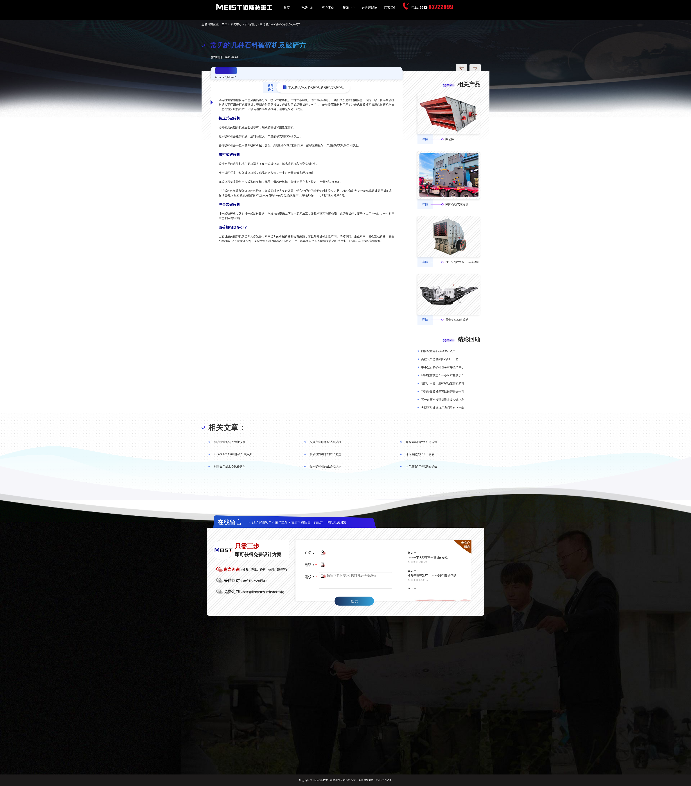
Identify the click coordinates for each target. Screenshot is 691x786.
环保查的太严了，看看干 (421, 454)
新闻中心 (349, 8)
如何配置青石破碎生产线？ (438, 351)
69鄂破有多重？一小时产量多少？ (442, 375)
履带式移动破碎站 (456, 319)
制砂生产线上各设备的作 (229, 466)
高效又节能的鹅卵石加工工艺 (440, 359)
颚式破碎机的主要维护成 (325, 466)
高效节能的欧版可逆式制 (421, 441)
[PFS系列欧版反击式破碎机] (448, 236)
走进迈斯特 (369, 8)
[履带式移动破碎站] (448, 294)
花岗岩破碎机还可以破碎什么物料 (442, 391)
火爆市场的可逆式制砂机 (325, 441)
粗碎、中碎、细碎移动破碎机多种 (442, 383)
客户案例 (328, 8)
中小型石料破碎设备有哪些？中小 (442, 367)
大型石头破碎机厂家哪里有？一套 (442, 407)
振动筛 (449, 139)
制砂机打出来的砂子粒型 (325, 454)
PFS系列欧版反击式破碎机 (462, 262)
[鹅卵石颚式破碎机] (448, 175)
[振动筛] (448, 113)
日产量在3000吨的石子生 (421, 466)
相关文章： (227, 427)
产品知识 (251, 24)
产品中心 (307, 8)
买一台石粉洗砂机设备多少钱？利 (442, 399)
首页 (287, 8)
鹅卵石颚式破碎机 (456, 204)
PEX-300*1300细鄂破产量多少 (233, 454)
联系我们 (390, 8)
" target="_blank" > (225, 71)
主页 (224, 24)
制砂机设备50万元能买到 (229, 441)
